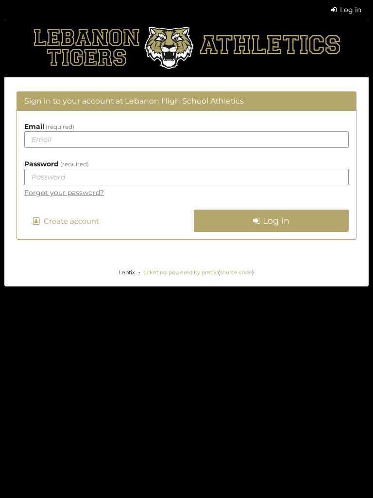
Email (48, 126)
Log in (349, 9)
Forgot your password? (64, 192)
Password (55, 164)
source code (236, 272)
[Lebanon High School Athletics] (186, 48)
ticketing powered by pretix (180, 272)
